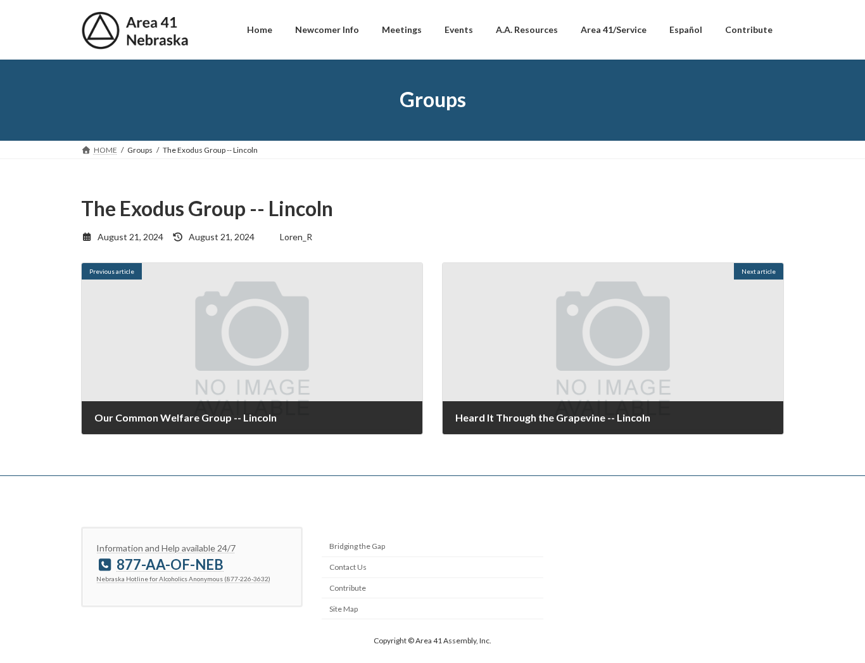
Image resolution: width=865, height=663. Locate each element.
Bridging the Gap (357, 546)
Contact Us (348, 567)
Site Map (343, 609)
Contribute (347, 588)
